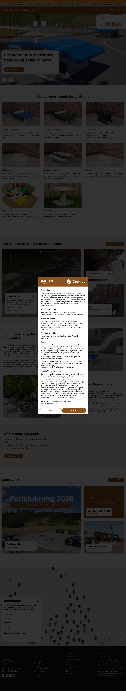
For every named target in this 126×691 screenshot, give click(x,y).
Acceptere (74, 410)
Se (56, 403)
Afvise (50, 410)
